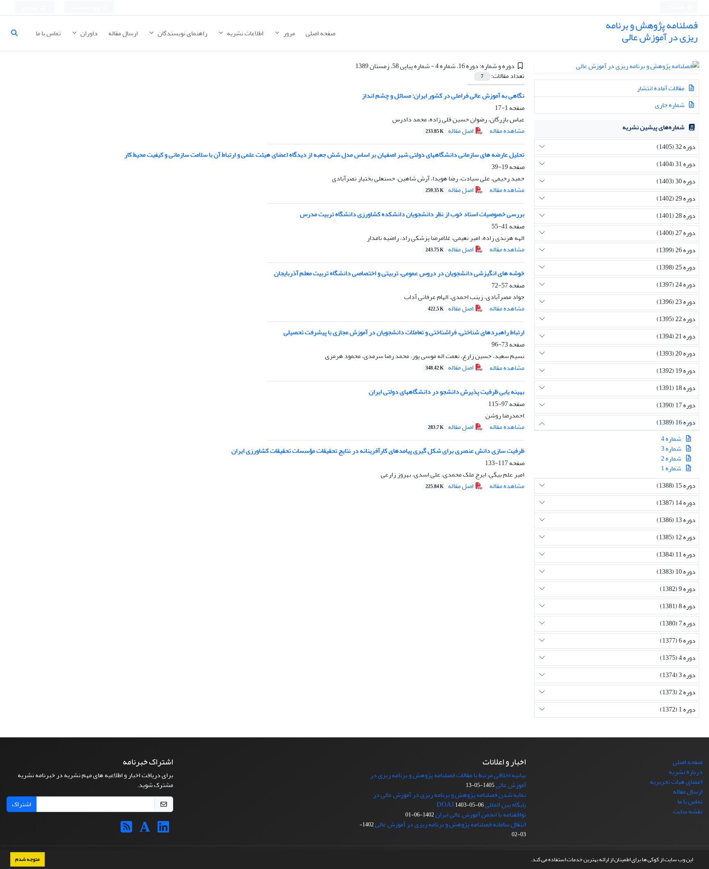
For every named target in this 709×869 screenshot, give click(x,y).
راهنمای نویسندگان (181, 33)
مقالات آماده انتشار (661, 88)
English (676, 7)
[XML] (349, 66)
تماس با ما (48, 33)
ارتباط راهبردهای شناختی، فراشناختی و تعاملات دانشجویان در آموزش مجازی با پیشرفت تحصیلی (404, 332)
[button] (528, 860)
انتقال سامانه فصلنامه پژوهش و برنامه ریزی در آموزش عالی (450, 824)
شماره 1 (671, 468)
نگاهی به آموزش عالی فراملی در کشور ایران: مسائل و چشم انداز (443, 95)
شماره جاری (670, 105)
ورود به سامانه (87, 7)
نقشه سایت (687, 811)
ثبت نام (31, 7)
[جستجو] (17, 33)
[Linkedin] (163, 829)
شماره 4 (671, 439)
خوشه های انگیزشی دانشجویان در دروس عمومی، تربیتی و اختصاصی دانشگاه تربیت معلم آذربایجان (399, 273)
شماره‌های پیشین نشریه (653, 127)
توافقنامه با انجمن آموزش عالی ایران (480, 814)
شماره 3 (671, 448)
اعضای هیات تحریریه (676, 781)
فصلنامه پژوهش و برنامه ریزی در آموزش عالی (652, 31)
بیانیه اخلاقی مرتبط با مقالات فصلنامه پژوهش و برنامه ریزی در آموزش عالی (448, 780)
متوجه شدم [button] (27, 859)
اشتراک (21, 804)
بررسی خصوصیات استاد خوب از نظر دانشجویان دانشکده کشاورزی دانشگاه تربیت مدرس (412, 214)
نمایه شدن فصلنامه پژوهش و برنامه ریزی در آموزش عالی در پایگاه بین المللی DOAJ (449, 800)
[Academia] (144, 829)
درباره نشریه (685, 772)
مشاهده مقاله (506, 131)
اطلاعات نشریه (244, 33)
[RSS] (126, 829)
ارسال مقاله (123, 33)
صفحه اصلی (320, 33)
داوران (88, 33)
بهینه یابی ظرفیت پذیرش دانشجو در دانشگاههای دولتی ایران (446, 391)
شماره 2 (671, 458)
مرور (288, 33)
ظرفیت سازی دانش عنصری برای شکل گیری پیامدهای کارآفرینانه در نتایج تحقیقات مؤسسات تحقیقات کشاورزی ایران (377, 451)
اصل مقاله (450, 131)
